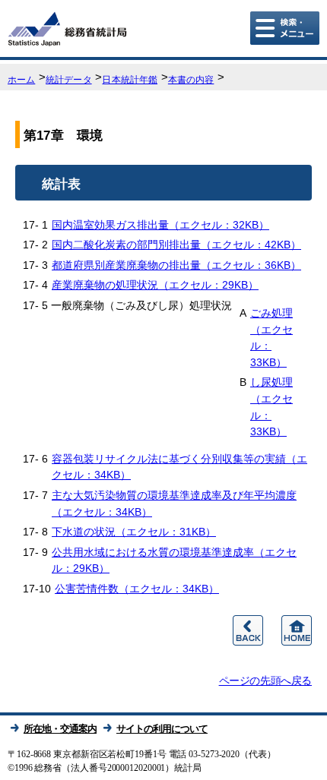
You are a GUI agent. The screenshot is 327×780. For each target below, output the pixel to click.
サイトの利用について (162, 728)
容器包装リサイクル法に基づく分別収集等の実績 (179, 467)
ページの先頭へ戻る (265, 680)
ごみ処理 (271, 337)
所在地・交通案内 (60, 728)
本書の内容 (191, 79)
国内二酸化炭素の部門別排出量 (176, 244)
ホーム (21, 79)
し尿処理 (271, 406)
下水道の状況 (134, 532)
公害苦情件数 (137, 589)
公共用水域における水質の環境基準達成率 (174, 560)
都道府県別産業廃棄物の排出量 (176, 265)
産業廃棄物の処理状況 (155, 285)
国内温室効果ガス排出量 (160, 225)
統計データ (69, 79)
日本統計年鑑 (129, 79)
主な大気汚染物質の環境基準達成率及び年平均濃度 (174, 503)
